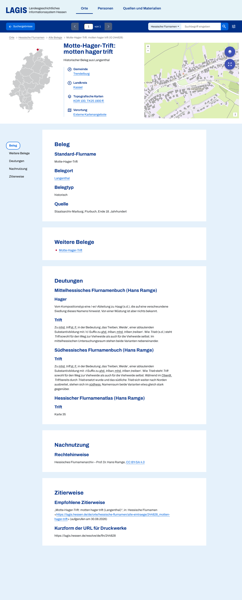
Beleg (13, 145)
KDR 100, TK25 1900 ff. (88, 100)
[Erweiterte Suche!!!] (233, 26)
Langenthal (62, 178)
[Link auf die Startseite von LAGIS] (37, 10)
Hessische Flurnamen (164, 26)
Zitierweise (16, 176)
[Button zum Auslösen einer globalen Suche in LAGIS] (224, 26)
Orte (11, 37)
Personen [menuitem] (105, 8)
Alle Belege (55, 37)
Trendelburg (81, 73)
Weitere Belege (19, 153)
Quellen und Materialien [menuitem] (142, 8)
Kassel (78, 87)
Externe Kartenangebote (89, 114)
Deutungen (16, 161)
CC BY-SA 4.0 (135, 462)
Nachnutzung (18, 168)
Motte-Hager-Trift (70, 250)
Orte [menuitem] (84, 8)
